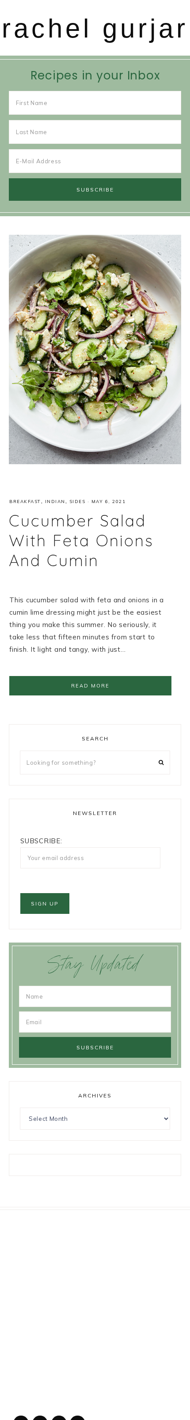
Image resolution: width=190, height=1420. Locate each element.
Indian (55, 501)
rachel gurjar (95, 28)
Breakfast (25, 501)
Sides (77, 501)
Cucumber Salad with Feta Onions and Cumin (81, 540)
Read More (90, 686)
